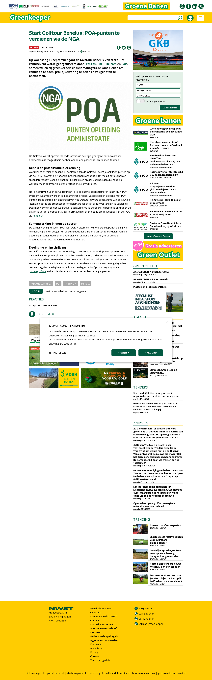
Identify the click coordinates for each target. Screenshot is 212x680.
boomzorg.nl (96, 673)
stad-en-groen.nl (76, 673)
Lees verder (70, 343)
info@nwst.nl (146, 608)
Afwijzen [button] (124, 352)
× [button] (167, 322)
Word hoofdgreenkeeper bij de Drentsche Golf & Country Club (166, 131)
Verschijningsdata (100, 660)
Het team (95, 632)
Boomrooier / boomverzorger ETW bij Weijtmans (166, 213)
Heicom (111, 64)
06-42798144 (147, 618)
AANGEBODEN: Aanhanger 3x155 (151, 271)
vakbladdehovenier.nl (118, 673)
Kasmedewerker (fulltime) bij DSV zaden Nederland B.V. (166, 173)
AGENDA (140, 317)
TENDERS (140, 387)
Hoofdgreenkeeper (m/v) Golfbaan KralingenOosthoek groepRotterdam (166, 145)
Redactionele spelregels (104, 636)
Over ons (95, 612)
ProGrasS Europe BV (41, 283)
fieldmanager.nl (35, 673)
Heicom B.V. (70, 283)
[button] (57, 353)
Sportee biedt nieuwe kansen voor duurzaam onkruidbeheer (166, 539)
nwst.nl (182, 673)
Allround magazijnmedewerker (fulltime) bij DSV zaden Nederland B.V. (163, 188)
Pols (124, 64)
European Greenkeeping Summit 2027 (163, 371)
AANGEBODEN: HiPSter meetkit (150, 279)
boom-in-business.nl (143, 673)
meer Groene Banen (158, 236)
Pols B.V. (85, 283)
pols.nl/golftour (37, 271)
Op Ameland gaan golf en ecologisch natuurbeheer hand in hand (154, 505)
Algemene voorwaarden (104, 640)
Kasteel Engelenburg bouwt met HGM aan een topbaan (165, 565)
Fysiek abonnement (101, 608)
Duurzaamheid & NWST (103, 616)
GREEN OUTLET (145, 266)
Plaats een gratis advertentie (150, 286)
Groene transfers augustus (165, 525)
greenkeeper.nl (55, 673)
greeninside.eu (166, 673)
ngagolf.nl (38, 215)
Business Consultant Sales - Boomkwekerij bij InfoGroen (165, 225)
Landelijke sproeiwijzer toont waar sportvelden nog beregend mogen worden (166, 553)
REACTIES (36, 299)
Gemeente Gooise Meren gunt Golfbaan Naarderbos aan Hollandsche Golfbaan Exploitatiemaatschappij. (155, 406)
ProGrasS (90, 64)
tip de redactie (46, 314)
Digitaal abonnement (102, 624)
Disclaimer (96, 644)
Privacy (94, 652)
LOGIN (36, 291)
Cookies (94, 656)
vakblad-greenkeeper (151, 623)
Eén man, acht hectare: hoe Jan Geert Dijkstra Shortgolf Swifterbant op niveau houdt (166, 578)
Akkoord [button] (151, 352)
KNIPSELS (140, 423)
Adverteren (96, 648)
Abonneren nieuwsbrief (103, 628)
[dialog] (106, 340)
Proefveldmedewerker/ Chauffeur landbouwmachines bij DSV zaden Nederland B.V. (165, 160)
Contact (94, 620)
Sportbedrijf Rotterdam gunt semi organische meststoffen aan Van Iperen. (156, 394)
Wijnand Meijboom (39, 51)
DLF (101, 64)
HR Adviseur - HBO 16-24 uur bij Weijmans (165, 201)
